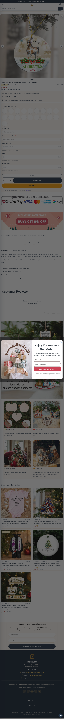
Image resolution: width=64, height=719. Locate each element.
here (37, 373)
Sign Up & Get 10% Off (47, 369)
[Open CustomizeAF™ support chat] (60, 715)
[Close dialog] (61, 342)
